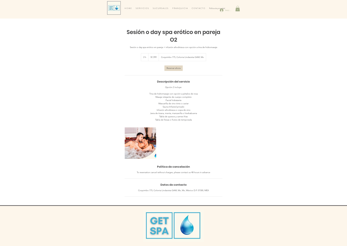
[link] (173, 68)
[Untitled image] (140, 143)
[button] (237, 8)
